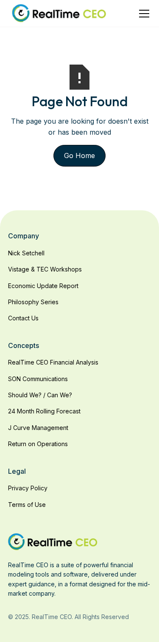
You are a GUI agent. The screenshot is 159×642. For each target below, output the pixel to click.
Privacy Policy (27, 488)
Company (23, 236)
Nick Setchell (26, 253)
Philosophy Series (33, 301)
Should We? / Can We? (40, 395)
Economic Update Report (43, 285)
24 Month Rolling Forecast (44, 411)
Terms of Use (27, 504)
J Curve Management (38, 427)
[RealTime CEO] (53, 541)
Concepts (23, 345)
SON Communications (38, 378)
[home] (59, 13)
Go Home (79, 155)
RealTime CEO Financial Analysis (53, 362)
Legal (17, 471)
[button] (142, 13)
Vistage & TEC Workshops (45, 269)
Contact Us (23, 318)
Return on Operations (38, 443)
